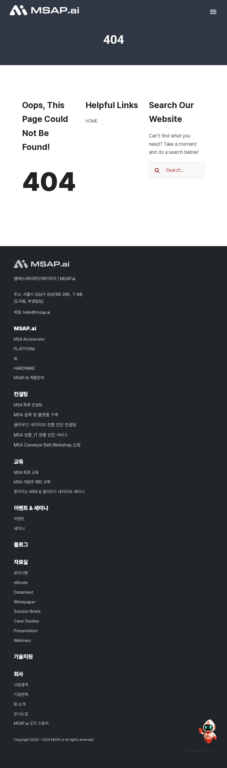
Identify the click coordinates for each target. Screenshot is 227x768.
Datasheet (23, 592)
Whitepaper (24, 601)
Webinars (22, 640)
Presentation (26, 630)
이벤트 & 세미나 (31, 508)
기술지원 (23, 656)
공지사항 (21, 572)
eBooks (21, 582)
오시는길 (21, 713)
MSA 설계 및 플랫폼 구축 (36, 414)
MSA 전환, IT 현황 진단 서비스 (41, 435)
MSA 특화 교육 (26, 472)
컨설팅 (21, 394)
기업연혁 (21, 694)
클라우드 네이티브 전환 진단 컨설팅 (45, 424)
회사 (18, 674)
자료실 (21, 562)
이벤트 (19, 518)
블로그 (21, 544)
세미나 (19, 528)
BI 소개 (19, 704)
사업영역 (21, 684)
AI (15, 358)
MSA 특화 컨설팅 (28, 404)
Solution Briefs (27, 611)
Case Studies (26, 621)
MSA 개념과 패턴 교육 (32, 481)
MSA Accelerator (29, 339)
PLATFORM (24, 348)
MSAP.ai (25, 328)
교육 (18, 461)
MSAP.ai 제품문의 (29, 377)
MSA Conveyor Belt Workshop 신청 (47, 445)
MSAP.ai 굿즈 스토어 (31, 723)
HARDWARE (24, 368)
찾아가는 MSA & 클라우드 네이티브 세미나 (49, 491)
